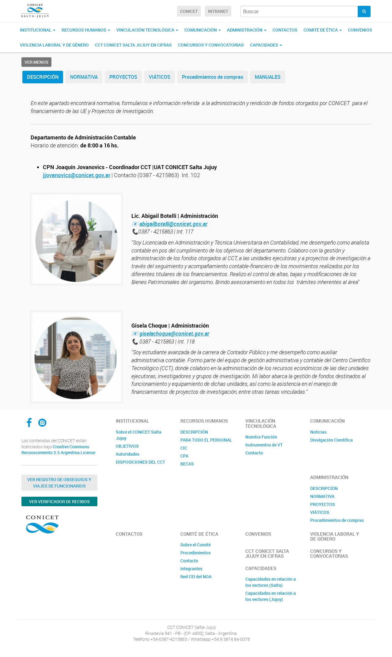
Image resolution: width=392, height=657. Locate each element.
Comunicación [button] (201, 30)
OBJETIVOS (127, 446)
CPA (184, 456)
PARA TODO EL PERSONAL (206, 440)
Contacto (254, 453)
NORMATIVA (84, 77)
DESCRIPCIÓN (42, 77)
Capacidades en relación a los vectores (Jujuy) (270, 596)
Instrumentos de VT (264, 445)
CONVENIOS (360, 30)
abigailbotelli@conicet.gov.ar (173, 223)
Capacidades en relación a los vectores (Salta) (270, 582)
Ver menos (36, 62)
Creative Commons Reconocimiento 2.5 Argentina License (58, 449)
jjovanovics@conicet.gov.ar (76, 175)
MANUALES (268, 77)
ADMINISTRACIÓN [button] (245, 30)
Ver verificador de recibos (59, 501)
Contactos (285, 30)
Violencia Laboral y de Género (54, 45)
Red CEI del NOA (196, 576)
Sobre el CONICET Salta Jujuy (138, 435)
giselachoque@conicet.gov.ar (174, 333)
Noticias (318, 432)
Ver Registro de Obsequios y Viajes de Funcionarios (59, 483)
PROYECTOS (123, 77)
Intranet (218, 11)
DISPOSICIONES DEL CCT (140, 462)
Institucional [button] (36, 30)
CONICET (189, 11)
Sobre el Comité (195, 545)
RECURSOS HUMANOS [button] (84, 30)
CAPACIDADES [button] (264, 45)
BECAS (187, 464)
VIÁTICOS (159, 77)
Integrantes (191, 569)
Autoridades (127, 454)
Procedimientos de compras (212, 77)
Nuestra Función (261, 437)
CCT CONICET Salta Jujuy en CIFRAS (133, 45)
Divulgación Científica (331, 440)
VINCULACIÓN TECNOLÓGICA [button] (145, 30)
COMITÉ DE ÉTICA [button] (321, 30)
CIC (183, 448)
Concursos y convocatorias (211, 45)
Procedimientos (195, 553)
